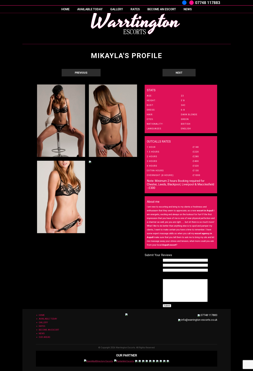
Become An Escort (161, 9)
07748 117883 (207, 2)
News (188, 9)
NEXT (179, 72)
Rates (135, 9)
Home (65, 9)
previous (81, 72)
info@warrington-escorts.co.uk (199, 319)
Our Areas (44, 337)
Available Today (90, 9)
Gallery (116, 9)
